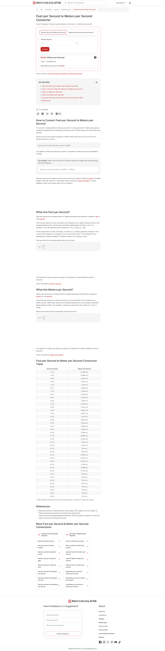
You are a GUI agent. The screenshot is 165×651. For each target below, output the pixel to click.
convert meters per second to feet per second (65, 74)
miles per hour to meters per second (75, 566)
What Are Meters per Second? (53, 95)
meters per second (56, 355)
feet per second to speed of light (47, 559)
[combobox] (87, 3)
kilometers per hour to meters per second (75, 579)
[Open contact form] (95, 57)
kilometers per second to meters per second (74, 572)
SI (74, 300)
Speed (56, 9)
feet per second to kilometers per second (47, 572)
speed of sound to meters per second (75, 553)
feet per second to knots (46, 541)
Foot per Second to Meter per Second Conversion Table (62, 98)
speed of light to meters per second (75, 559)
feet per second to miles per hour (47, 566)
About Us (102, 611)
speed (91, 178)
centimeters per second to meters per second (74, 585)
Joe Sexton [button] (44, 109)
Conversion (48, 9)
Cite (59, 114)
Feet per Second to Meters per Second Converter (60, 86)
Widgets (101, 619)
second (42, 219)
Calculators (120, 3)
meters (38, 296)
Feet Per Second (66, 9)
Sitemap (101, 637)
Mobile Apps (103, 622)
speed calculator (84, 181)
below (62, 66)
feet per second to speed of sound (47, 553)
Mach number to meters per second (75, 546)
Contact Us (102, 615)
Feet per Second (46, 39)
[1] (81, 233)
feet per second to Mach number (46, 546)
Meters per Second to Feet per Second (81, 32)
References (46, 101)
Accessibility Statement (106, 633)
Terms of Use (103, 626)
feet (96, 216)
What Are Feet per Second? (52, 92)
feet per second (55, 284)
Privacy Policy (103, 630)
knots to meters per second (75, 541)
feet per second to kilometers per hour (47, 579)
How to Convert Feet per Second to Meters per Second (62, 89)
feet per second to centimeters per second (48, 585)
